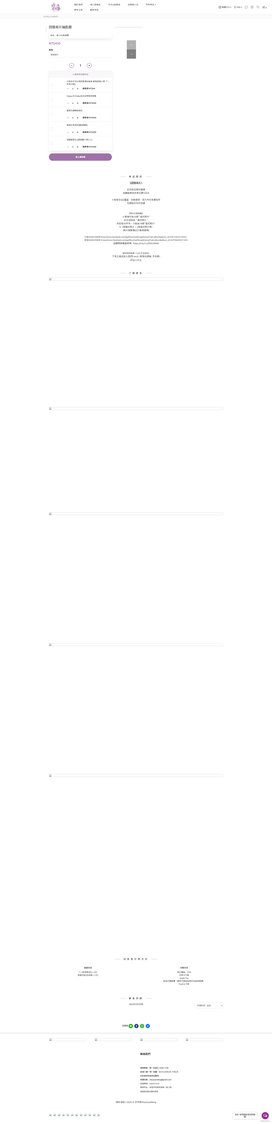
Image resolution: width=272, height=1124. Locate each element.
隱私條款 (120, 1102)
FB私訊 (175, 1072)
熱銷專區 (55, 17)
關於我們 (78, 5)
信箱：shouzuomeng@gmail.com (157, 1080)
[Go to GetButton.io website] (265, 1121)
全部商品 (46, 17)
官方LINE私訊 (165, 1072)
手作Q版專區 (114, 5)
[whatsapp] (142, 1026)
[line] (131, 1026)
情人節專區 (95, 5)
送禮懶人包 (133, 5)
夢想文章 (78, 10)
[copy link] (148, 1026)
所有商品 (150, 4)
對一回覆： (153, 1072)
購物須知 (94, 10)
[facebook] (136, 1026)
